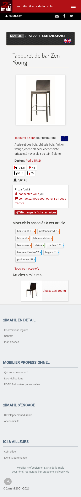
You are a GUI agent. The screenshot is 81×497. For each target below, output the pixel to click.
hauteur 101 (56, 245)
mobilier (16, 36)
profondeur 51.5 (49, 231)
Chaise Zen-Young (54, 290)
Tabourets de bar (40, 36)
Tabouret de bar (25, 137)
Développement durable (18, 415)
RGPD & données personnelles (22, 384)
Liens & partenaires (15, 457)
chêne (39, 245)
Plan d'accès (11, 342)
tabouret (23, 238)
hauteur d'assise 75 (29, 252)
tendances (24, 245)
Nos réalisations (13, 378)
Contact (8, 335)
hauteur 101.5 (26, 231)
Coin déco (10, 451)
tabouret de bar (42, 238)
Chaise (60, 36)
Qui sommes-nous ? (16, 372)
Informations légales (16, 330)
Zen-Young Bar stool (67, 41)
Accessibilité (11, 421)
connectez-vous (29, 194)
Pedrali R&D (33, 160)
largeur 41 (52, 252)
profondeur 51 (26, 259)
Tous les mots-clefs (27, 268)
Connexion (15, 16)
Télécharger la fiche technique (37, 212)
